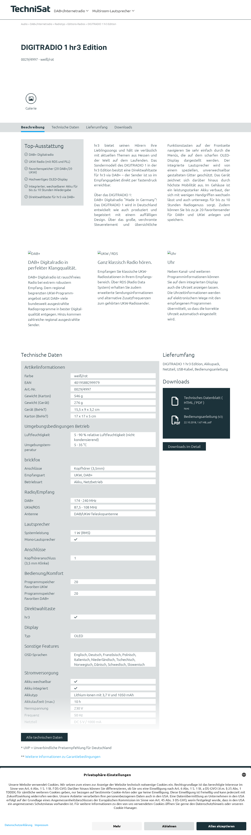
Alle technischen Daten (44, 737)
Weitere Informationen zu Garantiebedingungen (62, 756)
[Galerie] (31, 98)
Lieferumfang (96, 127)
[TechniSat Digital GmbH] (31, 9)
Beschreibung (33, 127)
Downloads (123, 127)
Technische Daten (65, 127)
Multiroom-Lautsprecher (112, 10)
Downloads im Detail (184, 446)
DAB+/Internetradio (70, 10)
